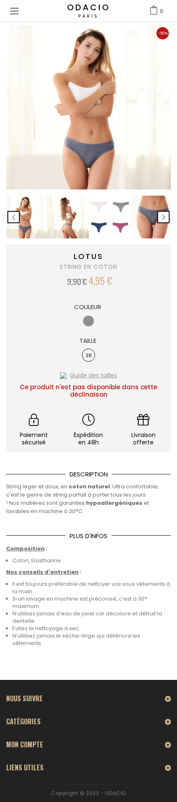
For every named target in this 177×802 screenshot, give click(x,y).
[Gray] (88, 321)
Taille (88, 340)
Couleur (88, 307)
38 (89, 355)
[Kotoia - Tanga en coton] (24, 217)
